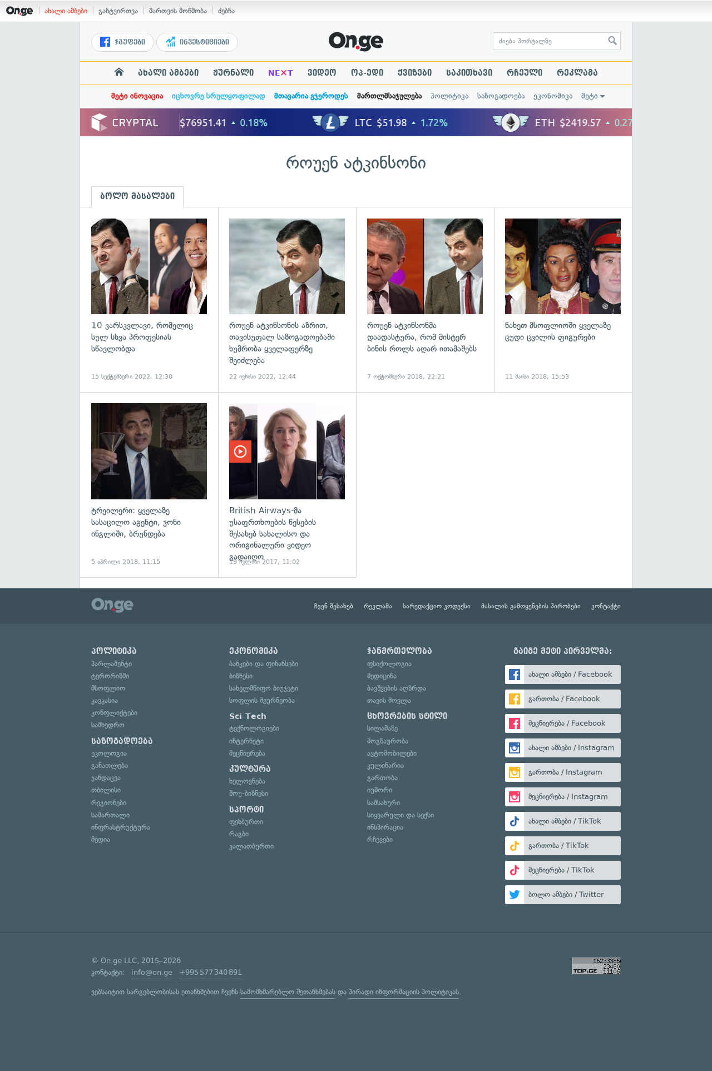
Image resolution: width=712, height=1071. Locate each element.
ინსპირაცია (385, 827)
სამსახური (383, 803)
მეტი (589, 96)
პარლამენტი (111, 664)
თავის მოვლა (389, 700)
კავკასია (104, 700)
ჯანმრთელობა (399, 651)
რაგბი (239, 834)
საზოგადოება (501, 96)
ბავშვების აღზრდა (396, 688)
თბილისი (106, 790)
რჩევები (380, 839)
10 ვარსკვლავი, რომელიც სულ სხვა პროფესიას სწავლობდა (149, 300)
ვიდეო (322, 72)
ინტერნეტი (246, 741)
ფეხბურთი (246, 821)
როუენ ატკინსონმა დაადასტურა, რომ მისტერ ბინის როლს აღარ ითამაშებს (425, 300)
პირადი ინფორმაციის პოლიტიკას (404, 992)
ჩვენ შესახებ (333, 606)
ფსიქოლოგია (389, 664)
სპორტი (246, 809)
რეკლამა (577, 72)
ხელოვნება (247, 781)
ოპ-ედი (367, 72)
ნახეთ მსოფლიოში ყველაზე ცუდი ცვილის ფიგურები (563, 300)
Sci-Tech (247, 716)
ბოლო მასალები (137, 196)
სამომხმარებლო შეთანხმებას (287, 992)
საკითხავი (469, 72)
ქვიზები (415, 72)
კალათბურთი (251, 846)
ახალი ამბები (65, 11)
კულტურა (250, 769)
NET (280, 72)
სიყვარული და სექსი (400, 815)
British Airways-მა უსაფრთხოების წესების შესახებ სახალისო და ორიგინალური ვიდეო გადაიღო (287, 484)
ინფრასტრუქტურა (120, 827)
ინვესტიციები (203, 42)
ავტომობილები (392, 753)
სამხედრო (108, 725)
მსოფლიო (108, 688)
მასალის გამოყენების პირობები (531, 606)
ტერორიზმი (110, 676)
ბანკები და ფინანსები (263, 664)
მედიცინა (382, 676)
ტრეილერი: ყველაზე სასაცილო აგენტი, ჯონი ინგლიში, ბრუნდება (149, 484)
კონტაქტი (606, 606)
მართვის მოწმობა (178, 11)
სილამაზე (382, 728)
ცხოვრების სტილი (407, 716)
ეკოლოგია (109, 753)
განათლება (109, 765)
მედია (100, 839)
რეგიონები (108, 803)
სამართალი (110, 815)
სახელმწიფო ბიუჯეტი (263, 688)
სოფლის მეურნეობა (262, 700)
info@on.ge (151, 972)
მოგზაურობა (387, 741)
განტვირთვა (118, 11)
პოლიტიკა (449, 96)
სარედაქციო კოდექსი (437, 606)
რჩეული (524, 72)
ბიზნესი (241, 676)
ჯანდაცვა (106, 778)
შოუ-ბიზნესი (248, 793)
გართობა (382, 778)
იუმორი (379, 790)
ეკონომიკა (552, 96)
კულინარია (385, 765)
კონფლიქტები (114, 712)
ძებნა (226, 11)
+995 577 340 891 (210, 972)
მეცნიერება (247, 753)
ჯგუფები (128, 42)
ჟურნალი (233, 72)
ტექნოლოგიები (254, 728)
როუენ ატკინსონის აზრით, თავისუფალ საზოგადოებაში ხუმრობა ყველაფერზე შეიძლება (287, 300)
